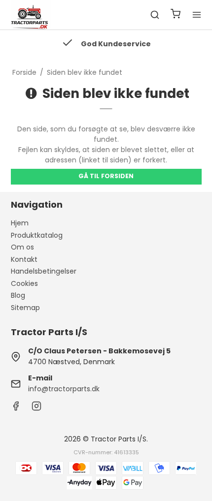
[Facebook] (16, 408)
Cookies (24, 283)
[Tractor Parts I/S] (31, 15)
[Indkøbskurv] (175, 15)
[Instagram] (36, 408)
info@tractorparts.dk (64, 389)
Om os (22, 247)
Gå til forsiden (106, 176)
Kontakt (24, 259)
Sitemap (25, 308)
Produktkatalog (37, 235)
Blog (18, 295)
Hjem (20, 223)
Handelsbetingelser (43, 271)
